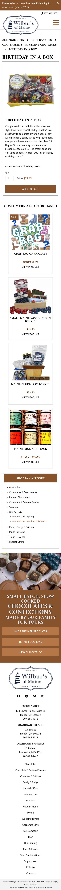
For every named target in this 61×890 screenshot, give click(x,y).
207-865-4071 (51, 13)
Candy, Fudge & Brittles (21, 527)
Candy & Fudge (30, 782)
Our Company (30, 831)
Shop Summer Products (30, 631)
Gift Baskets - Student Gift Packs (29, 44)
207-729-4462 (30, 756)
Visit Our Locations (30, 855)
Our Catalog (30, 843)
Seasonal (14, 507)
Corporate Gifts (30, 825)
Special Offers (16, 542)
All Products (13, 40)
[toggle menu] (56, 22)
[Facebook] (19, 696)
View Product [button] (30, 266)
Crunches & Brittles (30, 776)
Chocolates (30, 764)
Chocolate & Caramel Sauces (24, 502)
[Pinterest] (27, 696)
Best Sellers (15, 487)
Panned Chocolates (19, 497)
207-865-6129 (30, 737)
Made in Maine (17, 532)
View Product (30, 334)
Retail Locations (30, 641)
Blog (30, 837)
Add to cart (30, 189)
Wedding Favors (30, 818)
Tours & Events (17, 537)
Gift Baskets (42, 40)
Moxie (30, 812)
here (33, 3)
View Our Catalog (30, 652)
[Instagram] (42, 696)
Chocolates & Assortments (23, 492)
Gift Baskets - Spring (23, 516)
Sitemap (33, 885)
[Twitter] (35, 696)
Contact (30, 873)
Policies (30, 867)
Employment (30, 861)
